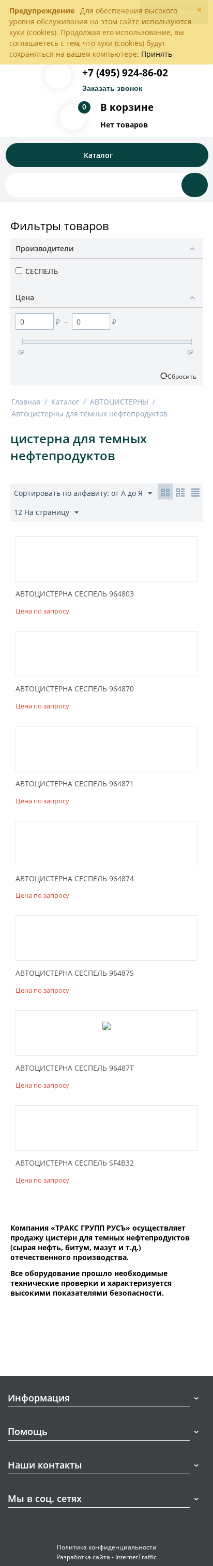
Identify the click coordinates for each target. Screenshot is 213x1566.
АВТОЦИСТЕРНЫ (119, 402)
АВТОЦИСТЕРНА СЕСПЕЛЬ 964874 (75, 879)
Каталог (65, 402)
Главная (25, 402)
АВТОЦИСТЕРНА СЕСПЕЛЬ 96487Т (75, 1068)
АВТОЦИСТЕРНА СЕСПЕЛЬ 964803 (75, 594)
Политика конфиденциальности (107, 1547)
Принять (156, 54)
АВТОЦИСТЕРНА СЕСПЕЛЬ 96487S (75, 973)
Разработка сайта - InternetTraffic (106, 1557)
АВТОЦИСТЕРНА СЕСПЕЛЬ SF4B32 (75, 1163)
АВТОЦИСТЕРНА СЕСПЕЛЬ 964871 (75, 784)
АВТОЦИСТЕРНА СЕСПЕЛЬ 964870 (75, 689)
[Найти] (194, 185)
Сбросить (182, 376)
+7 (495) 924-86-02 (125, 72)
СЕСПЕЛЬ (41, 271)
